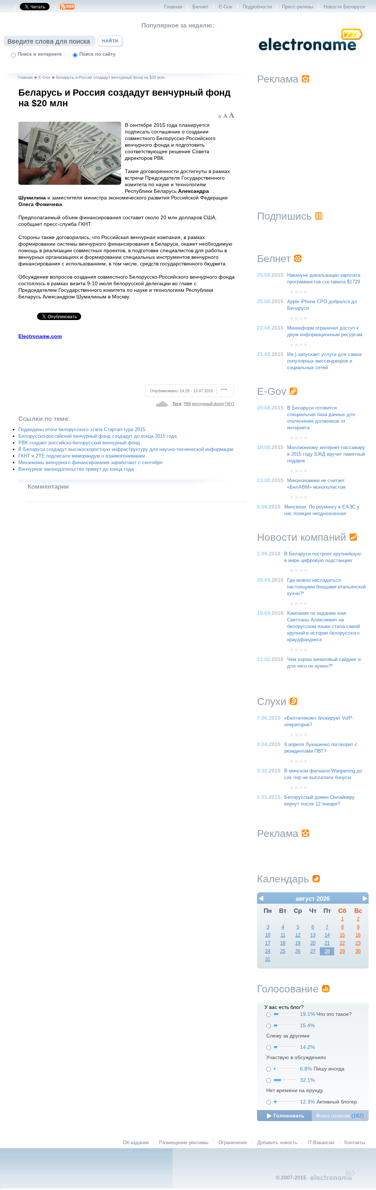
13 (312, 935)
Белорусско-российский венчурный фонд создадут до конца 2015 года (97, 436)
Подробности (257, 7)
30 (358, 951)
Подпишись (284, 216)
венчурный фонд (208, 403)
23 (358, 943)
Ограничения (232, 1142)
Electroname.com (40, 336)
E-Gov (225, 7)
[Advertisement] (127, 360)
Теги (177, 403)
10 (267, 935)
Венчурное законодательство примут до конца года (76, 469)
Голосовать (289, 1116)
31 (267, 959)
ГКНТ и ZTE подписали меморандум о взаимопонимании (81, 456)
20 (312, 943)
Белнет (200, 7)
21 (327, 943)
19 (297, 943)
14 (327, 935)
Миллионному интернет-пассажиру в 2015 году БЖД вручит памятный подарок (326, 454)
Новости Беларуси (344, 7)
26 (297, 951)
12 (297, 935)
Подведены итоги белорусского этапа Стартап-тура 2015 (81, 429)
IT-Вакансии (321, 1142)
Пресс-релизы (297, 7)
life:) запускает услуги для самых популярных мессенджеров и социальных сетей (324, 361)
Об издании (136, 1142)
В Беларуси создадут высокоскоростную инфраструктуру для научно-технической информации (125, 449)
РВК (187, 403)
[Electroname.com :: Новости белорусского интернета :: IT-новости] (310, 55)
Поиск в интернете (40, 54)
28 (327, 951)
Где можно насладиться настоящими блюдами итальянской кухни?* (326, 587)
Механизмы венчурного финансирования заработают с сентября (90, 462)
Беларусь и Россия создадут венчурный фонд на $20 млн (110, 77)
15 (342, 935)
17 (267, 943)
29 (342, 951)
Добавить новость (277, 1142)
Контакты (354, 1142)
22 (342, 943)
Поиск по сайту (97, 54)
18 (282, 943)
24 (267, 951)
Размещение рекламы (183, 1142)
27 (312, 951)
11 (283, 935)
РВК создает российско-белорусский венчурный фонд (79, 442)
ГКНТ (230, 403)
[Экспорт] (67, 8)
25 (282, 951)
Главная (173, 7)
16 (358, 935)
